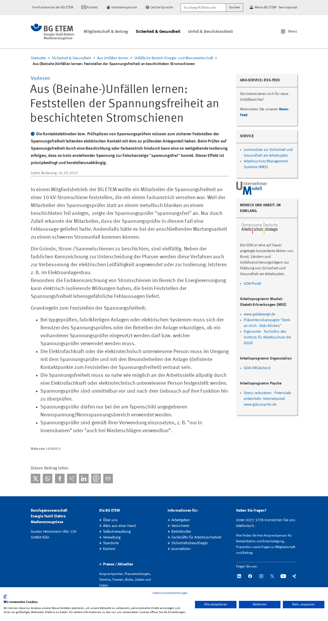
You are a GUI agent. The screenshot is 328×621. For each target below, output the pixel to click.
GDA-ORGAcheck (257, 368)
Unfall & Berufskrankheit (210, 32)
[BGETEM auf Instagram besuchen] (261, 576)
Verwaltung (112, 537)
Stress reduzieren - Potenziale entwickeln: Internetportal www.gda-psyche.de (267, 399)
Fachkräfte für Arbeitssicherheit (196, 537)
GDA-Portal (252, 284)
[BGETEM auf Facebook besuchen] (250, 576)
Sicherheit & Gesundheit (158, 32)
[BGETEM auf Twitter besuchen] (272, 576)
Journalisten (181, 549)
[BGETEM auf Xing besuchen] (294, 576)
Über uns (110, 520)
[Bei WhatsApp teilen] (47, 478)
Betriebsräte (181, 532)
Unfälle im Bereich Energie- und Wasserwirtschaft (174, 58)
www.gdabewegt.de (259, 314)
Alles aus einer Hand (119, 526)
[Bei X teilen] (35, 478)
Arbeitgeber (180, 520)
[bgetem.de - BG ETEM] (52, 32)
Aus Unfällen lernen (112, 58)
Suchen (234, 7)
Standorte (111, 543)
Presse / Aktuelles (118, 564)
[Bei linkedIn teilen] (84, 478)
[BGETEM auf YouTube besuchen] (283, 576)
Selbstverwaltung (117, 532)
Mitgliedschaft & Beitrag (106, 32)
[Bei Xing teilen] (72, 478)
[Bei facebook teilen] (60, 478)
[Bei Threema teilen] (96, 478)
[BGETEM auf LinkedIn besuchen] (239, 576)
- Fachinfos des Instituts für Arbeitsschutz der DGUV (267, 337)
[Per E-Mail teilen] (108, 478)
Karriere (109, 549)
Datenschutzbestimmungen (170, 593)
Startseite (38, 58)
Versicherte (180, 526)
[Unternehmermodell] (252, 188)
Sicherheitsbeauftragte (189, 543)
